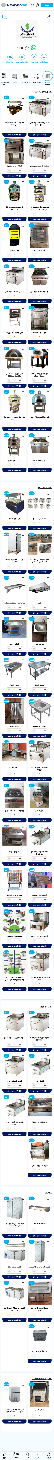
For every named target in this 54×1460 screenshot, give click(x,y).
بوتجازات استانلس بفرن (39, 166)
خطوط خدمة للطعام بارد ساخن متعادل (14, 123)
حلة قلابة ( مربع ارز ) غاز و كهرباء (39, 768)
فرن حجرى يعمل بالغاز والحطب (14, 208)
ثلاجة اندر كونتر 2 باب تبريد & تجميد (14, 1309)
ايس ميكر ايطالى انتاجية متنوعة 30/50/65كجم (14, 1410)
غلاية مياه (14, 726)
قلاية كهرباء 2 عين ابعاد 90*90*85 (39, 1039)
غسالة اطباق (14, 767)
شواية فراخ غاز (39, 250)
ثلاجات (48, 1192)
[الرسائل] (37, 5)
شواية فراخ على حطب (39, 936)
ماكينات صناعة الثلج (41, 1378)
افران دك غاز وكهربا (14, 166)
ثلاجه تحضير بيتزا (14, 1267)
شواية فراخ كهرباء (14, 895)
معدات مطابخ (44, 487)
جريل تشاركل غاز (39, 460)
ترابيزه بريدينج (14, 851)
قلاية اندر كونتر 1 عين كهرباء (14, 1123)
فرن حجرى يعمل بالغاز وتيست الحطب (39, 375)
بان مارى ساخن (14, 518)
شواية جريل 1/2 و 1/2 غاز (14, 1037)
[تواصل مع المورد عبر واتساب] (33, 47)
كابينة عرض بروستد (39, 895)
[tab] (44, 58)
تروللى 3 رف (14, 644)
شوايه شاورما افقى (40, 1165)
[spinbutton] (39, 129)
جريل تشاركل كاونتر (39, 1122)
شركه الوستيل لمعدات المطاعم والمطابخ (39, 560)
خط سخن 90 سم (39, 518)
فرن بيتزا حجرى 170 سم (39, 417)
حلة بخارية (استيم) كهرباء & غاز (40, 978)
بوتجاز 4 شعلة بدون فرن (39, 291)
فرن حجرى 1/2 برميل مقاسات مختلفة (14, 375)
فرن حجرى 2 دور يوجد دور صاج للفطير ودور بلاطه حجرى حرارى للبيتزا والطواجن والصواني (39, 210)
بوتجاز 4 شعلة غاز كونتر (14, 810)
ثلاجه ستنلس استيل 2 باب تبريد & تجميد (14, 1224)
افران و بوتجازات (43, 91)
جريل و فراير (45, 1006)
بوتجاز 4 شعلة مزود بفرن (14, 291)
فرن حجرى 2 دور (14, 460)
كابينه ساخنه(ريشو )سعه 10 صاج (14, 560)
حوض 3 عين (14, 685)
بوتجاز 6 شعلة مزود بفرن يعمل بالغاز (39, 123)
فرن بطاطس (14, 250)
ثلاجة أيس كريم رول (40, 1351)
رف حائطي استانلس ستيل (14, 603)
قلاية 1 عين (39, 1081)
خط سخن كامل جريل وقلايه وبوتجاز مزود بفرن (14, 978)
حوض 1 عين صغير (39, 726)
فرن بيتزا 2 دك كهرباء (14, 332)
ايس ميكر (39, 1409)
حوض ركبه (39, 644)
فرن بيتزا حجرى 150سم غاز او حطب (14, 418)
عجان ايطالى (39, 810)
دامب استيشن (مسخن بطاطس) (40, 853)
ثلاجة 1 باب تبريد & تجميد (39, 1267)
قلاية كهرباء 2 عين (14, 1081)
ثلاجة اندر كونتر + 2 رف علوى (39, 1309)
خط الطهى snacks (14, 936)
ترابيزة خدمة (39, 685)
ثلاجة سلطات (39, 1223)
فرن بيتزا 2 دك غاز (39, 332)
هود (39, 603)
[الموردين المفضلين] (32, 5)
